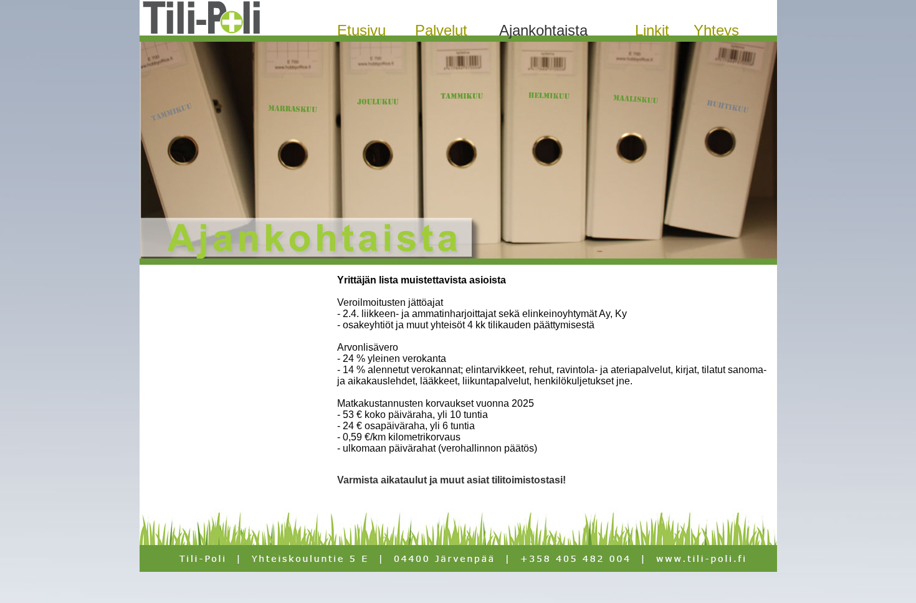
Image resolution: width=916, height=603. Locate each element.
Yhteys (716, 30)
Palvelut (441, 30)
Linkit (652, 30)
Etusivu (361, 30)
